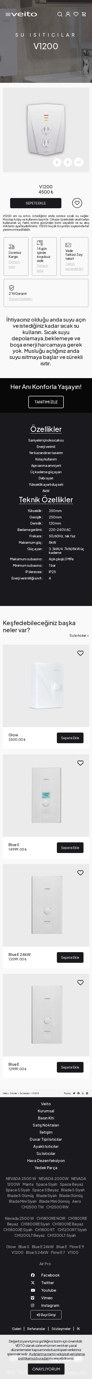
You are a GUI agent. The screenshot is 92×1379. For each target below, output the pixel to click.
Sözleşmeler (61, 1328)
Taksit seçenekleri (74, 266)
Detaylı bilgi (14, 264)
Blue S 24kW (37, 1252)
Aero (76, 1201)
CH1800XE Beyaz (67, 1223)
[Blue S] (46, 806)
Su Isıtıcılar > (79, 635)
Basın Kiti (46, 1117)
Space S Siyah (18, 1189)
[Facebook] (46, 1276)
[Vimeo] (46, 1299)
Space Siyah (46, 1184)
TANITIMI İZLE (46, 401)
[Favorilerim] (76, 14)
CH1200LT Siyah (61, 1235)
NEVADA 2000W (54, 1178)
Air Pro (45, 1263)
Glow (11, 1246)
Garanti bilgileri (20, 298)
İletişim (46, 1132)
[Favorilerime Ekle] (77, 203)
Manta (28, 1184)
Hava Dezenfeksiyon (46, 1160)
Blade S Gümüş (20, 1195)
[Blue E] (46, 1026)
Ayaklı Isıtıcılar (46, 1146)
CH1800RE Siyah (35, 1223)
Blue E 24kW (43, 1246)
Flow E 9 (77, 1246)
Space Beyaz (71, 1184)
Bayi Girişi (48, 1315)
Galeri (16, 1328)
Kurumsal (46, 1110)
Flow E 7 (58, 1252)
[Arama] (60, 14)
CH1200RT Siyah (72, 1229)
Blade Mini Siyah (23, 1201)
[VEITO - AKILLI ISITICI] (24, 13)
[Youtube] (46, 1291)
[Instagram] (46, 1306)
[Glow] (46, 696)
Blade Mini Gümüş (54, 1201)
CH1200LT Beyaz (29, 1235)
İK (78, 1328)
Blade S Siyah (72, 1189)
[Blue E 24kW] (46, 916)
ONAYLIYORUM (46, 1368)
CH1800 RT (45, 1229)
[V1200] (46, 129)
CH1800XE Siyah (17, 1229)
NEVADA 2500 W (21, 1178)
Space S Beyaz (45, 1189)
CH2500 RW (57, 1206)
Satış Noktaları (46, 1125)
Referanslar (36, 1328)
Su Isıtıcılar (46, 35)
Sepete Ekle (36, 203)
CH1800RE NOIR (51, 1218)
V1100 (72, 1252)
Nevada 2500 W (19, 1218)
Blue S (23, 1246)
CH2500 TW (32, 1206)
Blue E (61, 1246)
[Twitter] (46, 1283)
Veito (46, 1103)
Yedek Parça (46, 1167)
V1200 (17, 1252)
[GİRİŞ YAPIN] (68, 14)
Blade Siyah (46, 1195)
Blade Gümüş (71, 1195)
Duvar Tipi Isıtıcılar (46, 1139)
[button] (67, 162)
